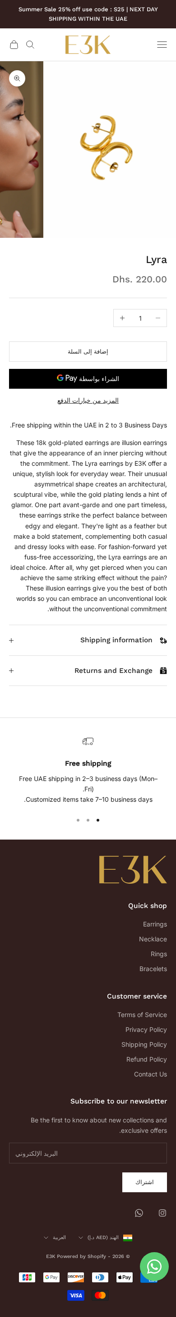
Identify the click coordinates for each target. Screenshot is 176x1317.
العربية (59, 1237)
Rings (159, 954)
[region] (88, 770)
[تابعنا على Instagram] (162, 1212)
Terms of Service (142, 1014)
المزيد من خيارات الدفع (88, 400)
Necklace (153, 939)
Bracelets (153, 968)
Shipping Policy (144, 1044)
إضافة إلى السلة (88, 351)
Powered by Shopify (81, 1256)
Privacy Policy (146, 1029)
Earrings (155, 924)
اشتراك (144, 1181)
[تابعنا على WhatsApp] (139, 1212)
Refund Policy (146, 1059)
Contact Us (150, 1074)
